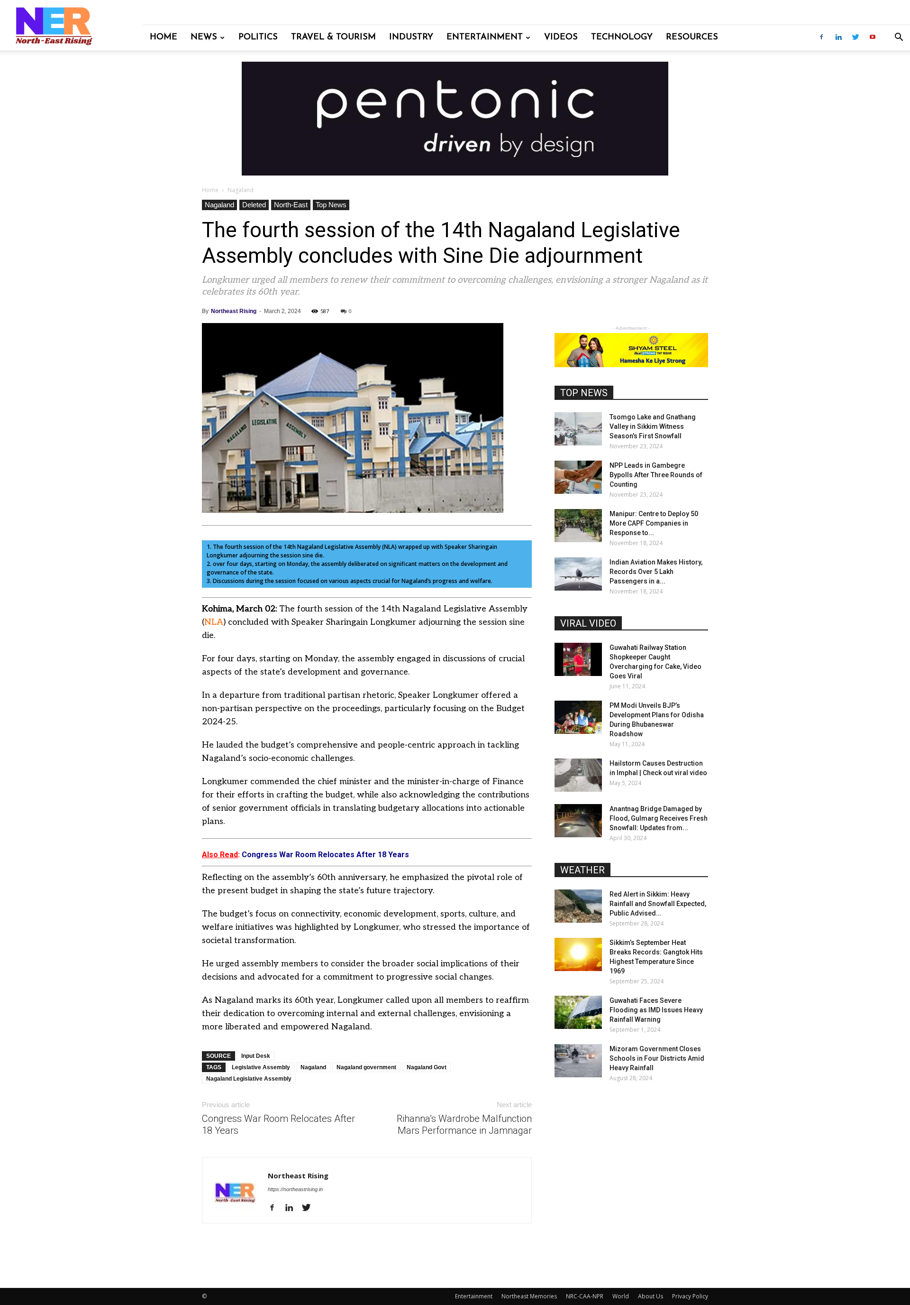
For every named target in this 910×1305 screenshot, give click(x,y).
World (620, 1296)
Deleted (254, 205)
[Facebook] (821, 37)
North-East (291, 205)
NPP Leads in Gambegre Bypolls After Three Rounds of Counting (656, 475)
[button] (898, 38)
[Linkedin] (838, 37)
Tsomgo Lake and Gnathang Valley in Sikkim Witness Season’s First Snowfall (653, 426)
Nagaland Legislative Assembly (248, 1078)
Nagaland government (366, 1067)
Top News (331, 205)
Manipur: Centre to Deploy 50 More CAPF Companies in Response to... (654, 523)
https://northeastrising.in (295, 1189)
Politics (258, 37)
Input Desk (255, 1056)
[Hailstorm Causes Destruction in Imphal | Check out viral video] (578, 775)
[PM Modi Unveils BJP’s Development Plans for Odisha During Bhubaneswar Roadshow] (578, 717)
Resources (692, 37)
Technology (622, 37)
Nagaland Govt (426, 1067)
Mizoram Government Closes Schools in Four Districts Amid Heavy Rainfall (657, 1058)
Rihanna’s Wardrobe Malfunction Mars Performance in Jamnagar (464, 1124)
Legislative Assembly (261, 1067)
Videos (561, 37)
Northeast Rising (233, 311)
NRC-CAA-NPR (584, 1296)
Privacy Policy (690, 1296)
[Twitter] (855, 37)
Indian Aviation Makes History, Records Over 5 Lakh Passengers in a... (656, 571)
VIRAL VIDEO (588, 623)
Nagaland (219, 205)
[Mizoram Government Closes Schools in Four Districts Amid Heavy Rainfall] (578, 1060)
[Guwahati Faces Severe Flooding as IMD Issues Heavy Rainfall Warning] (578, 1012)
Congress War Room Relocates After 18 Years (278, 1124)
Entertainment (484, 37)
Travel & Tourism (333, 37)
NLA (213, 622)
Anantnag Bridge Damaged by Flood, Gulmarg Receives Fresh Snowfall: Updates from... (659, 818)
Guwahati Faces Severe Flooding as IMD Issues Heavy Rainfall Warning (656, 1010)
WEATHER (582, 870)
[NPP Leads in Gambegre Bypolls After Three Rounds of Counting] (578, 477)
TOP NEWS (584, 392)
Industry (411, 37)
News (204, 37)
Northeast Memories (529, 1296)
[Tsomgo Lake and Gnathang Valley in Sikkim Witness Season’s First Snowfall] (578, 428)
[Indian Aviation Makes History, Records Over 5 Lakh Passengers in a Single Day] (578, 574)
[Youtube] (872, 37)
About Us (650, 1296)
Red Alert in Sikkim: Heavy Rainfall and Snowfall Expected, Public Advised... (658, 903)
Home (163, 37)
